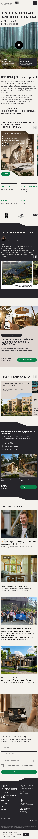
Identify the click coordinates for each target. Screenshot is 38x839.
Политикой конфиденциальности (23, 767)
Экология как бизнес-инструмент (14, 586)
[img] (10, 466)
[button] (28, 62)
